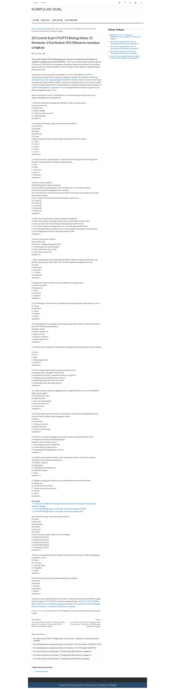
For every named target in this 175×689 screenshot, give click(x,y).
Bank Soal (45, 20)
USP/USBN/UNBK (71, 20)
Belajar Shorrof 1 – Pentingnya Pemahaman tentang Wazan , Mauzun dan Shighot (125, 37)
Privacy (43, 3)
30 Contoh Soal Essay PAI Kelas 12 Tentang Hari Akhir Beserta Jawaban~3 (62, 651)
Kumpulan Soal (47, 9)
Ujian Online (57, 20)
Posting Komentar (41, 671)
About (35, 3)
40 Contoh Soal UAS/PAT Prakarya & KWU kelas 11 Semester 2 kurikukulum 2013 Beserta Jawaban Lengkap (48, 624)
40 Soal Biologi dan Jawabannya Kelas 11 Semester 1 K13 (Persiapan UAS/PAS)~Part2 (67, 644)
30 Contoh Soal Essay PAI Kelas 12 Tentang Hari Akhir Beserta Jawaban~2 (62, 655)
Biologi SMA (50, 29)
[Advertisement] (125, 96)
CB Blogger (112, 685)
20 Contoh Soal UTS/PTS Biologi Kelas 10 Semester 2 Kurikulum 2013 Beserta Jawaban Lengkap (85, 624)
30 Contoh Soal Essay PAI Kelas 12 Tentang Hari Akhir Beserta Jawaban (61, 659)
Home (36, 20)
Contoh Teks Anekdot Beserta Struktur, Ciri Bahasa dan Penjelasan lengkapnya (125, 57)
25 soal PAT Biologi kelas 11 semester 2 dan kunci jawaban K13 (58, 511)
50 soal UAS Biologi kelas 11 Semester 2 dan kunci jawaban (56, 509)
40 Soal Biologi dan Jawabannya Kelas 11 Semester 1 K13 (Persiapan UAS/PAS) (64, 648)
